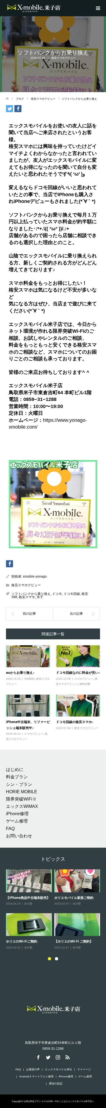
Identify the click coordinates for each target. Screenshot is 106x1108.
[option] (54, 909)
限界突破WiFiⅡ (21, 799)
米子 (40, 597)
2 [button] (56, 958)
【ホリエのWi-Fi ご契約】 (73, 941)
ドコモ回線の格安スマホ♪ (74, 722)
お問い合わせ (19, 836)
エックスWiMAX (22, 806)
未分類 (28, 903)
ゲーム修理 (17, 821)
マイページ (84, 1069)
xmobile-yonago (35, 576)
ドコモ (57, 594)
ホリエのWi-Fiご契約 (21, 941)
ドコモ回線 (72, 594)
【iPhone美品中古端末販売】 (28, 897)
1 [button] (49, 958)
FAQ (10, 828)
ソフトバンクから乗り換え (31, 594)
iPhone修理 (17, 813)
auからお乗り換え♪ (20, 672)
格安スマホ (27, 597)
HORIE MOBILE (21, 791)
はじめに (14, 769)
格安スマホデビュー (63, 57)
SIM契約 (29, 678)
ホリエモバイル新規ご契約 (73, 897)
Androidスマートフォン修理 (36, 1076)
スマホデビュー (83, 678)
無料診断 (84, 683)
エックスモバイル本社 (58, 1069)
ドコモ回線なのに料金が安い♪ (78, 672)
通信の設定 (56, 1083)
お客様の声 (33, 1069)
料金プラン (17, 777)
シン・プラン (19, 784)
